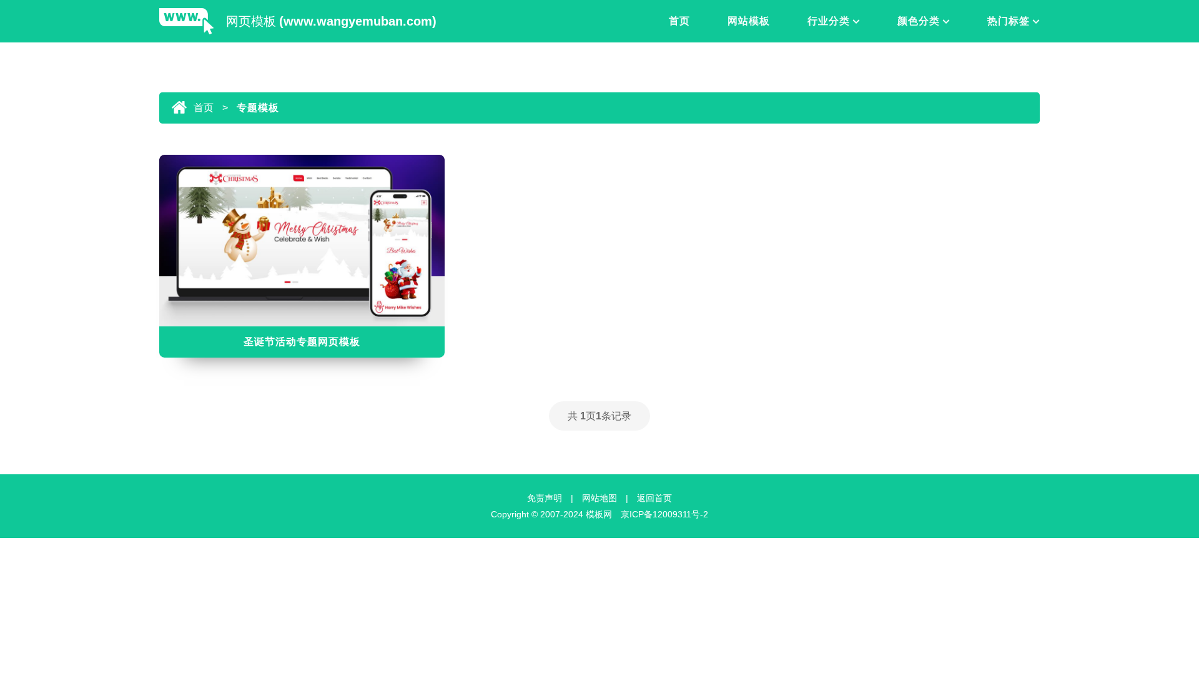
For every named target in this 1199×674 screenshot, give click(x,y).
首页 (679, 21)
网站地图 (599, 498)
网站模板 (749, 21)
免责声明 (544, 498)
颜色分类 (918, 21)
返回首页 (654, 498)
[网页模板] (186, 22)
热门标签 (1008, 21)
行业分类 (828, 21)
